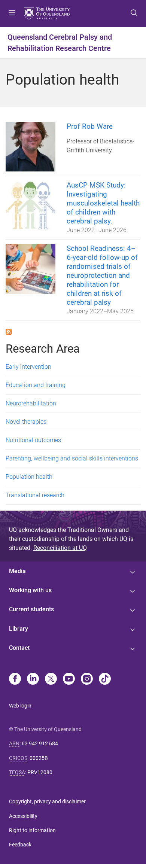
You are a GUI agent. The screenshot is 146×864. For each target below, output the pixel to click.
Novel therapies (26, 421)
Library (18, 628)
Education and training (36, 385)
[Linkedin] (33, 679)
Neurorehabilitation (31, 403)
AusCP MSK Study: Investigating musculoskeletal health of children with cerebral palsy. (103, 203)
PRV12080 (39, 772)
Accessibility (23, 816)
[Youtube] (69, 679)
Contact (19, 647)
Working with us (30, 590)
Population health (29, 476)
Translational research (35, 495)
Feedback (20, 845)
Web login (20, 706)
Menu (12, 13)
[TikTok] (105, 679)
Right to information (32, 830)
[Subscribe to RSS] (9, 331)
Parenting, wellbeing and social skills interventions (72, 458)
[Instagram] (87, 679)
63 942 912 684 (40, 743)
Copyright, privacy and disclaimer (47, 801)
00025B (39, 758)
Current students (31, 609)
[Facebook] (15, 679)
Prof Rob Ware (90, 126)
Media (17, 571)
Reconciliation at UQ (60, 547)
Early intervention (28, 366)
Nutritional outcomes (33, 440)
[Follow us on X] (51, 679)
